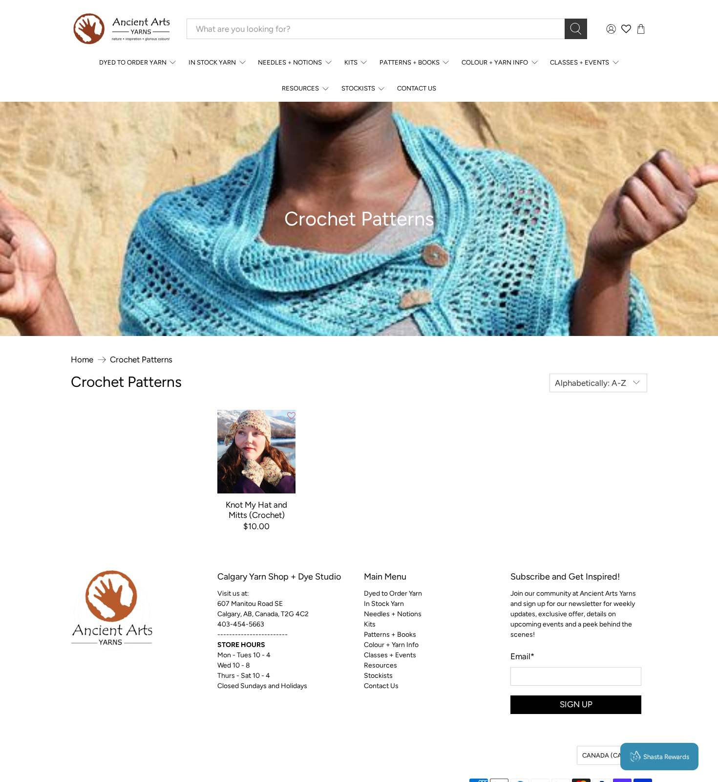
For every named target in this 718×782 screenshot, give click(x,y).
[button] (291, 416)
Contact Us (416, 88)
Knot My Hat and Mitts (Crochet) (256, 509)
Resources (300, 88)
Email (522, 656)
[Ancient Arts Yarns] (121, 29)
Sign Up (576, 704)
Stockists (358, 88)
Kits (351, 62)
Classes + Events (579, 62)
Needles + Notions (290, 62)
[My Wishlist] (626, 29)
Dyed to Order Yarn (133, 62)
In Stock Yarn (212, 62)
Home (82, 360)
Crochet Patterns (141, 360)
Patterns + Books (410, 62)
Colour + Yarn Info (495, 62)
